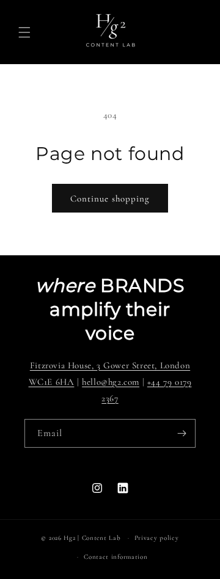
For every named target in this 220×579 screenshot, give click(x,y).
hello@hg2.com (110, 381)
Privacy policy (156, 538)
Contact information (115, 557)
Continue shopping (110, 198)
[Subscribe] (181, 433)
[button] (24, 32)
